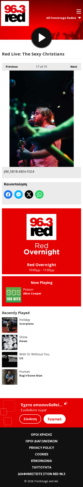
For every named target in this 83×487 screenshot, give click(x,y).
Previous (10, 66)
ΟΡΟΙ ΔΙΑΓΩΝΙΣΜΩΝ (41, 441)
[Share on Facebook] (8, 194)
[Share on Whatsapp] (39, 194)
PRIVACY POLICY (41, 448)
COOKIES (41, 454)
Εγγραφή (54, 419)
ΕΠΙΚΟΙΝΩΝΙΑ (41, 461)
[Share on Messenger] (18, 194)
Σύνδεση (30, 419)
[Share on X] (29, 194)
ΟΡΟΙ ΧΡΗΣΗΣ (41, 434)
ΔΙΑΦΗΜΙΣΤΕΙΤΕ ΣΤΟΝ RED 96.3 (41, 474)
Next (72, 66)
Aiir (56, 481)
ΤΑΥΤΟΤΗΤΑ (41, 467)
